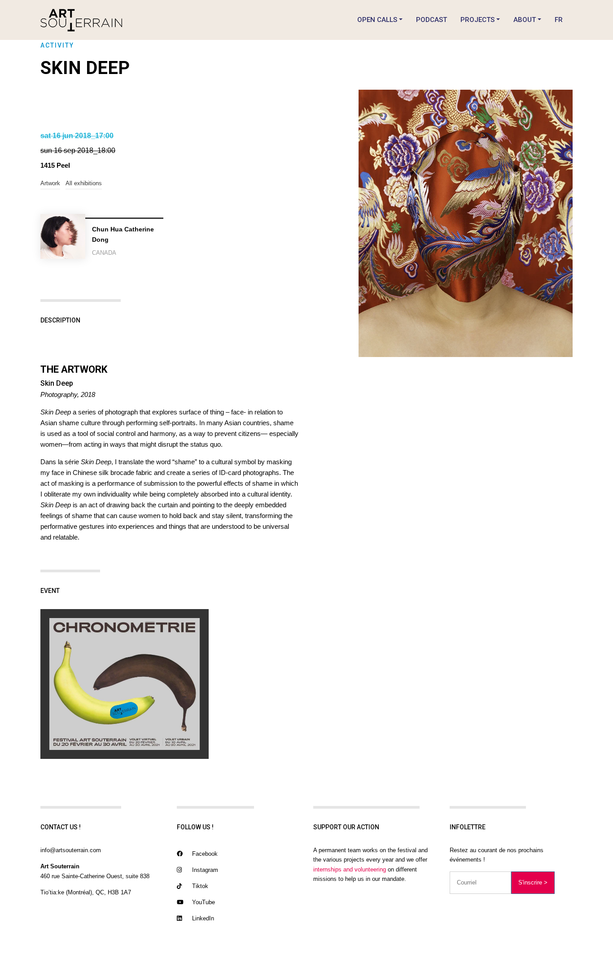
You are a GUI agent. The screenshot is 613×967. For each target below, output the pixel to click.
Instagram (204, 870)
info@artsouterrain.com (70, 850)
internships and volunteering (349, 869)
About (524, 20)
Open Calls (377, 20)
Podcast (431, 20)
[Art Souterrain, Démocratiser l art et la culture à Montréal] (81, 20)
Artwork (50, 183)
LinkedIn (202, 918)
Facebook (204, 853)
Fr (559, 20)
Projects (477, 20)
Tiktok (199, 886)
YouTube (202, 902)
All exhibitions (84, 183)
